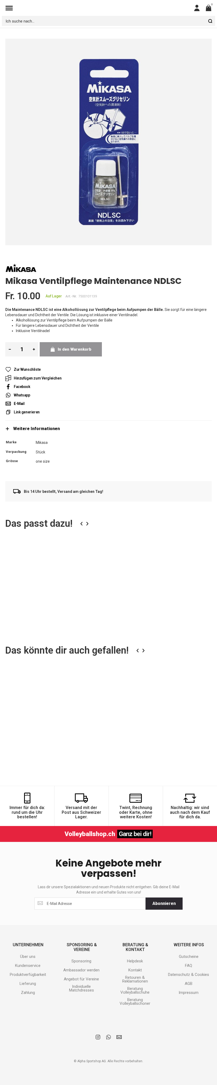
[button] (66, 552)
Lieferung (28, 983)
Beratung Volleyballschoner (135, 1001)
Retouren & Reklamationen (135, 979)
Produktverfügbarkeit (28, 974)
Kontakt (135, 970)
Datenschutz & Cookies (188, 974)
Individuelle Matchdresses (81, 988)
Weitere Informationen (36, 428)
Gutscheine (188, 956)
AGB (188, 983)
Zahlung (28, 992)
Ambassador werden (81, 970)
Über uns (27, 956)
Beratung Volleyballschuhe (135, 990)
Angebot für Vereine (81, 979)
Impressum (188, 992)
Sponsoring (81, 961)
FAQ (188, 965)
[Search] (210, 21)
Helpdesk (135, 961)
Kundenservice (27, 965)
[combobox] (108, 21)
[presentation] (81, 524)
